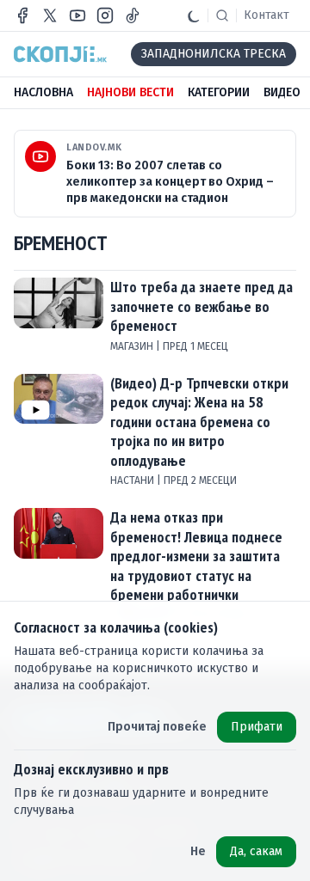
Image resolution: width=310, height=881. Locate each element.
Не (198, 851)
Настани (133, 480)
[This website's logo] (60, 54)
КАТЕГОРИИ (219, 92)
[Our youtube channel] (77, 15)
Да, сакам (256, 851)
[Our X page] (50, 15)
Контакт (266, 15)
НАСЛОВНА (43, 92)
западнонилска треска (213, 53)
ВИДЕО (282, 92)
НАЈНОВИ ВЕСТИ (130, 92)
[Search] (222, 15)
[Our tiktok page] (132, 15)
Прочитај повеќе (157, 726)
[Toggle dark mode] (194, 15)
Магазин (133, 346)
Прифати (256, 726)
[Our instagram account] (105, 15)
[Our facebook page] (22, 15)
